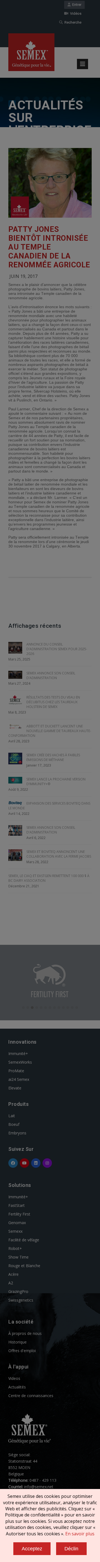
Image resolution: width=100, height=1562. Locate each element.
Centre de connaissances (30, 1395)
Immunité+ (18, 1053)
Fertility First (19, 1214)
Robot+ (15, 1248)
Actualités (17, 1387)
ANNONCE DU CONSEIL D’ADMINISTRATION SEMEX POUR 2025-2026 (56, 649)
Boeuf (13, 1124)
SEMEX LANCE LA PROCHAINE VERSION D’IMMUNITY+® (56, 781)
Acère (13, 1274)
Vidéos (74, 13)
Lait (11, 1115)
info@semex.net (38, 1486)
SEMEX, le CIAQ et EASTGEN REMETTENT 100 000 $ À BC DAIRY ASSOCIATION (48, 878)
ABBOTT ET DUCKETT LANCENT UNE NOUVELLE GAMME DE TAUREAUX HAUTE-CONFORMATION (49, 731)
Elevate (14, 1088)
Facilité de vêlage (23, 1239)
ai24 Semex (18, 1079)
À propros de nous (25, 1333)
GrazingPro (18, 1291)
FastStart (16, 1205)
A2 (10, 1282)
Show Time (18, 1257)
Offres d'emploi (22, 1350)
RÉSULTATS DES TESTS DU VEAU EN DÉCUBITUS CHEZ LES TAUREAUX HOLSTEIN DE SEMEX (53, 702)
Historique (17, 1342)
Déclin (71, 1548)
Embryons (17, 1133)
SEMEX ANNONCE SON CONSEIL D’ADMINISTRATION (50, 675)
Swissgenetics (20, 1300)
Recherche (72, 22)
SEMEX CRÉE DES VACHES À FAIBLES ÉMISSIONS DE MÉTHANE (53, 757)
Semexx (15, 1231)
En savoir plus (79, 1534)
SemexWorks (20, 1062)
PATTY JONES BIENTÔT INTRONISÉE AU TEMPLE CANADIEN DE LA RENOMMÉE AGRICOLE (49, 247)
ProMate (16, 1070)
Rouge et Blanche (24, 1265)
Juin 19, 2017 (23, 276)
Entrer (76, 4)
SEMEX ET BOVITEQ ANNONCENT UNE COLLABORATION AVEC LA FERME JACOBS (58, 854)
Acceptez (32, 1548)
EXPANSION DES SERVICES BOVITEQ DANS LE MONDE (49, 805)
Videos (14, 1378)
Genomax (17, 1222)
